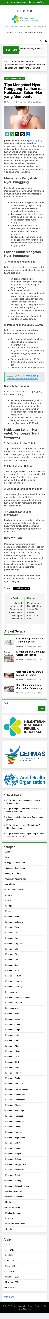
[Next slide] (45, 2)
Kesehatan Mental (13, 1046)
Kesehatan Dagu (12, 938)
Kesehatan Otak (12, 1056)
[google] (27, 11)
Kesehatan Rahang (13, 1127)
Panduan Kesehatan (14, 78)
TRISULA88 (9, 1297)
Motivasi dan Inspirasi (15, 1197)
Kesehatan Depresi (13, 943)
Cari (6, 703)
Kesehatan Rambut (13, 1132)
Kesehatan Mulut (12, 1051)
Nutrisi (8, 1202)
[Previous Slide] (42, 2)
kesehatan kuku (12, 1008)
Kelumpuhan (10, 911)
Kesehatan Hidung (13, 976)
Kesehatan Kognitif (13, 1003)
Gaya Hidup (10, 884)
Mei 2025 (9, 1255)
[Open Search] (41, 41)
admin (9, 102)
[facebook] (17, 11)
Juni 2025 (9, 1250)
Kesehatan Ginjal (12, 954)
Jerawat (8, 895)
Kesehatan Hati (12, 970)
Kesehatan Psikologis (14, 1110)
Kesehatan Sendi (12, 1148)
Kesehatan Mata (12, 1040)
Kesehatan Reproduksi (15, 1137)
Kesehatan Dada (12, 933)
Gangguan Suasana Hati (15, 879)
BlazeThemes (24, 1309)
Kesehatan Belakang (14, 922)
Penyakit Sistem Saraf (15, 1224)
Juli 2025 (9, 1244)
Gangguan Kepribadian (15, 868)
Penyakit (9, 1218)
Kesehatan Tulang (13, 1180)
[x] (24, 11)
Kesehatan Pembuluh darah (17, 1089)
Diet (7, 857)
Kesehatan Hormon (13, 981)
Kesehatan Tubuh (12, 1175)
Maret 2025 (10, 1266)
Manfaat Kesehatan (13, 1191)
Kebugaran (10, 906)
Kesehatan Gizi (11, 960)
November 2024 (12, 1282)
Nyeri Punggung (21, 588)
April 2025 (9, 1261)
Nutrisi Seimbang (12, 1207)
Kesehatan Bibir (12, 927)
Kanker (8, 900)
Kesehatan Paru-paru (14, 1083)
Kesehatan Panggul (13, 1073)
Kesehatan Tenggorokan (15, 1164)
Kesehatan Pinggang (14, 1105)
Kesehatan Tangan (13, 1153)
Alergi (7, 852)
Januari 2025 (10, 1271)
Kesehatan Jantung (13, 986)
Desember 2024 (12, 1277)
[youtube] (31, 11)
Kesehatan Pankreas (14, 1078)
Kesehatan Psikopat (14, 1116)
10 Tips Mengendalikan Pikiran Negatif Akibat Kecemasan (24, 2)
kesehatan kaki (12, 992)
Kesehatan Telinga (13, 1159)
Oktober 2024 (11, 1287)
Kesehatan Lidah (12, 1024)
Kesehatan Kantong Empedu (17, 997)
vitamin (8, 1229)
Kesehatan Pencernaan (15, 1094)
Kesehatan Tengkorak (14, 1170)
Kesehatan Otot (12, 1062)
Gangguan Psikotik (13, 873)
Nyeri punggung (34, 140)
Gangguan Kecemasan (15, 862)
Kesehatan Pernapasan (15, 1100)
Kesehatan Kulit (12, 1013)
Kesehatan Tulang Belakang (17, 1186)
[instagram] (20, 11)
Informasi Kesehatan (14, 889)
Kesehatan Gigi (11, 949)
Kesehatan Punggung (14, 1121)
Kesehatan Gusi (12, 965)
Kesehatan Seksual (13, 1143)
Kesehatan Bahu (12, 916)
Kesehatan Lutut (12, 1035)
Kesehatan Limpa (12, 1030)
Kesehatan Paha (12, 1067)
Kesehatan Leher (12, 1019)
